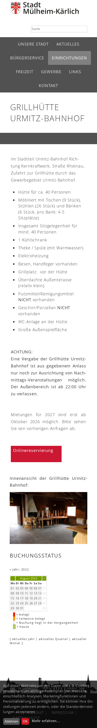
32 (44, 593)
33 (44, 598)
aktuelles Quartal (53, 639)
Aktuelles (67, 44)
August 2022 (28, 578)
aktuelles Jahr (23, 639)
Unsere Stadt (33, 44)
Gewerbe (51, 71)
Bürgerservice (27, 58)
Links (75, 71)
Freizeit (24, 71)
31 (44, 588)
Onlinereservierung (33, 450)
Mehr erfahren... (46, 720)
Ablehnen (11, 721)
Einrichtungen (69, 58)
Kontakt (48, 85)
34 (44, 603)
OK (25, 721)
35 (44, 608)
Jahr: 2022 (20, 569)
